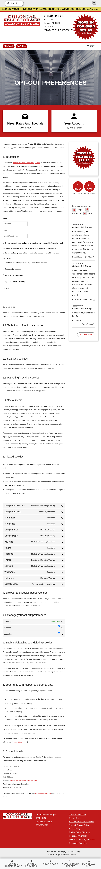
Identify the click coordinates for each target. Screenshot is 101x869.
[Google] (74, 210)
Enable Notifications (13, 865)
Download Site (89, 865)
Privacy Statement (19, 742)
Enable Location (31, 865)
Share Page (50, 864)
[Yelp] (85, 213)
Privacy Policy (75, 818)
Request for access (12, 269)
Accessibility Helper (71, 865)
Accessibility (74, 829)
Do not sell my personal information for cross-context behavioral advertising (31, 255)
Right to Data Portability (14, 282)
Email (5, 231)
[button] (50, 862)
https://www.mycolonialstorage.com (26, 163)
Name (5, 218)
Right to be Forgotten (13, 275)
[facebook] (87, 210)
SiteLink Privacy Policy (79, 825)
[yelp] (94, 3)
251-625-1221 (50, 27)
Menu (93, 46)
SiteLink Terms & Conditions (81, 822)
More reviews (86, 334)
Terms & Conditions (77, 814)
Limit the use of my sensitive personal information (25, 263)
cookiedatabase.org (43, 793)
